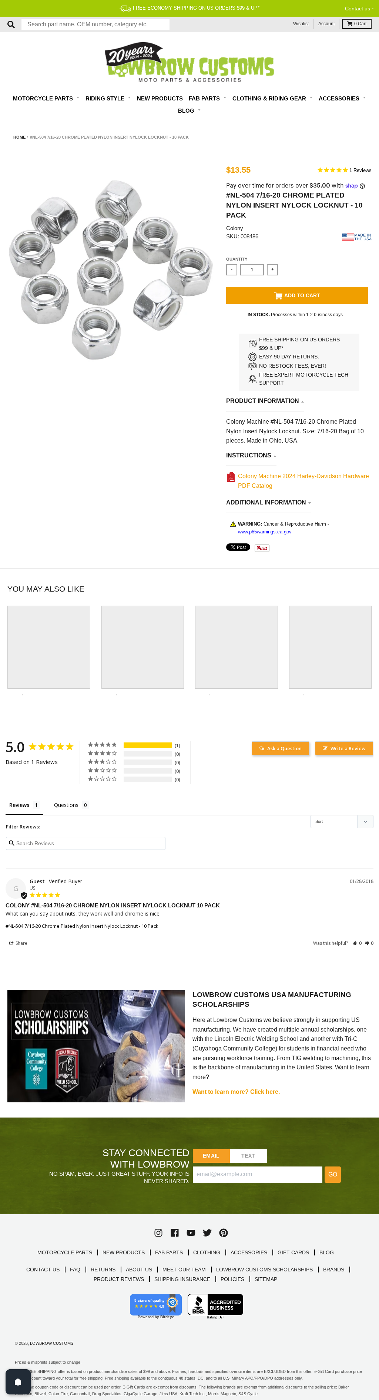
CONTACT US (43, 1269)
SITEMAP (266, 1279)
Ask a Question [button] (284, 748)
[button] (357, 943)
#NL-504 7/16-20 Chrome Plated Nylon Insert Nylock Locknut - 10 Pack (82, 926)
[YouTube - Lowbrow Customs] (191, 1232)
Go (332, 1174)
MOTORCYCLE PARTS (64, 1252)
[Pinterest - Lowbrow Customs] (223, 1232)
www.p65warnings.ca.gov (265, 531)
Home (19, 137)
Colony (234, 228)
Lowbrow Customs (51, 1343)
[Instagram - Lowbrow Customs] (158, 1232)
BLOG (326, 1252)
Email (211, 1156)
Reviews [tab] (19, 804)
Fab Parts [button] (205, 98)
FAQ (75, 1269)
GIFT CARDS (293, 1252)
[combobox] (95, 24)
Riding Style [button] (105, 98)
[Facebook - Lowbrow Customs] (174, 1232)
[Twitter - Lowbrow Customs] (207, 1232)
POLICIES (232, 1279)
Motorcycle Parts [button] (43, 98)
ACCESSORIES (249, 1252)
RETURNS (103, 1269)
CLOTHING (206, 1252)
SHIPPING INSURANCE (182, 1279)
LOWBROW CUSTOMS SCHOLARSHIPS (264, 1269)
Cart (360, 23)
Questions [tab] (66, 804)
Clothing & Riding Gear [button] (270, 98)
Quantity (236, 259)
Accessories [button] (340, 98)
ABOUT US (139, 1269)
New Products (160, 98)
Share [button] (20, 943)
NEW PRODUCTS (124, 1252)
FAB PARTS (169, 1252)
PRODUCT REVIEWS (119, 1279)
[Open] (18, 1381)
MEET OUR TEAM (184, 1269)
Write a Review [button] (348, 748)
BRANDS (333, 1269)
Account (326, 23)
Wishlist (301, 23)
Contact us (357, 8)
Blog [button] (187, 110)
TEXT (248, 1156)
